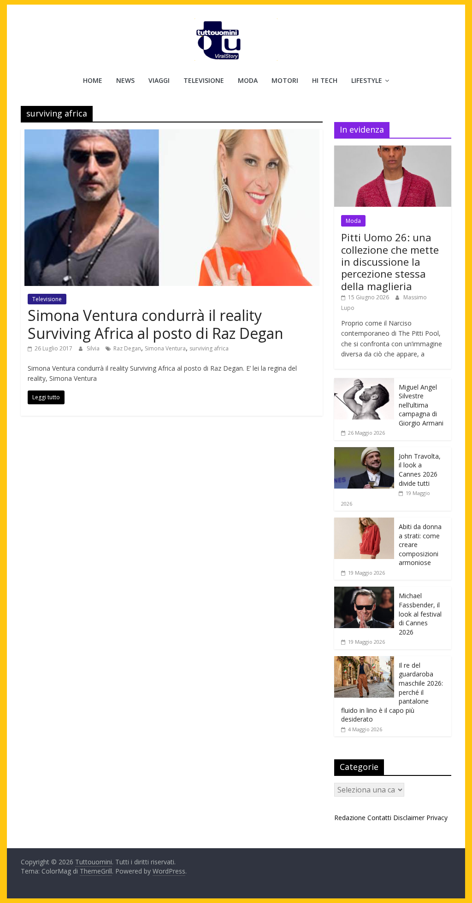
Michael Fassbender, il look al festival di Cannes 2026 (420, 613)
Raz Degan (127, 348)
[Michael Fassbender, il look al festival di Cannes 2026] (364, 591)
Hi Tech (324, 80)
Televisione (203, 80)
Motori (284, 80)
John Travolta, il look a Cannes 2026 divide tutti (420, 470)
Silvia (94, 348)
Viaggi (159, 80)
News (125, 80)
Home (92, 80)
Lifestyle (366, 80)
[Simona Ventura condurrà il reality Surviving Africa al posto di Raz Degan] (171, 135)
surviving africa (209, 348)
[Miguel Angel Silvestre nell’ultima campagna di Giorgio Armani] (364, 383)
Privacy (437, 817)
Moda (248, 80)
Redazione (350, 817)
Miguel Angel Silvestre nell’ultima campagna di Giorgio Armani (421, 405)
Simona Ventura (165, 348)
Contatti (379, 817)
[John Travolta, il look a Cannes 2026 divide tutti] (364, 452)
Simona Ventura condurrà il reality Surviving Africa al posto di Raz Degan (155, 324)
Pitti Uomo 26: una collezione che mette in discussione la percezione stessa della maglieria (390, 261)
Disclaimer (409, 817)
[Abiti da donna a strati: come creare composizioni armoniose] (364, 522)
